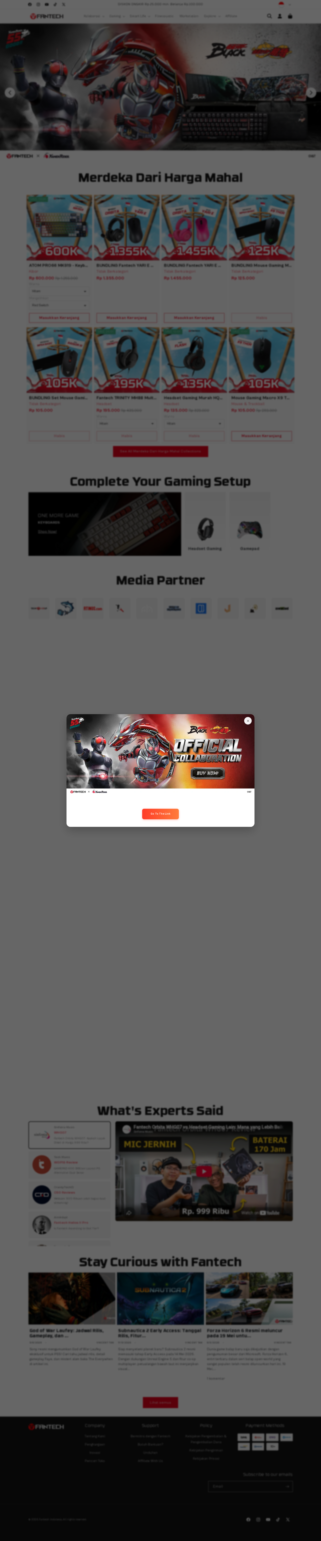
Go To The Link (160, 813)
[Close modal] (248, 721)
